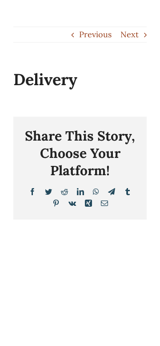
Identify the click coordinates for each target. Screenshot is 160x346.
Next (129, 34)
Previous (95, 34)
